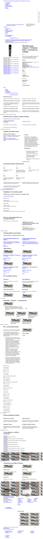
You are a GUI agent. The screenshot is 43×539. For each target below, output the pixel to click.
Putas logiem (25, 289)
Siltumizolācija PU (9, 31)
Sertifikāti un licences (9, 6)
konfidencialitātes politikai (31, 495)
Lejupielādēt (5, 435)
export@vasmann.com (9, 35)
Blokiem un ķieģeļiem (9, 531)
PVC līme (19, 532)
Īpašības (7, 90)
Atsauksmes (7, 3)
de (39, 12)
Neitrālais (32, 532)
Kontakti (7, 8)
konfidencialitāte (30, 229)
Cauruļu (32, 530)
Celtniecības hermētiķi (9, 30)
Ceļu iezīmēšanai (21, 530)
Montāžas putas (8, 28)
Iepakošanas (8, 537)
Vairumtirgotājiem (8, 5)
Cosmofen (20, 531)
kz (39, 17)
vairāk (4, 293)
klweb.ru (12, 529)
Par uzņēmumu (8, 2)
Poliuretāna (32, 531)
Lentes (7, 32)
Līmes (7, 33)
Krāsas (7, 29)
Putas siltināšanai (26, 279)
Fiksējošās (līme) (8, 530)
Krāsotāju (7, 536)
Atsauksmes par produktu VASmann (12, 92)
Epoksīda (7, 532)
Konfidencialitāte (6, 528)
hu (39, 16)
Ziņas (6, 7)
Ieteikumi (7, 4)
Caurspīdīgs (7, 535)
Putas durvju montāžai (8, 289)
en (39, 13)
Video (6, 89)
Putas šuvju (5, 279)
